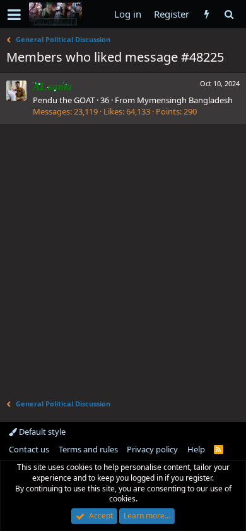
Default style (41, 431)
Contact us (29, 449)
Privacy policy (152, 449)
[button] (14, 14)
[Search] (229, 14)
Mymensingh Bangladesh (185, 100)
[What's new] (207, 14)
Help (196, 449)
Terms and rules (88, 449)
